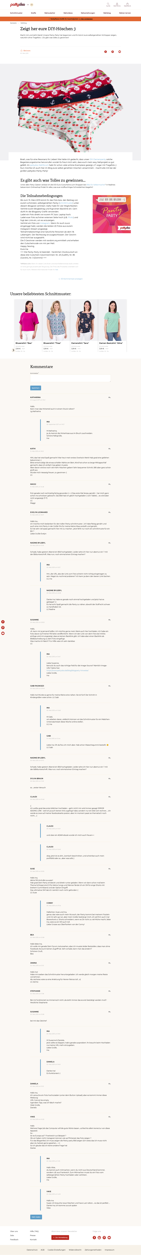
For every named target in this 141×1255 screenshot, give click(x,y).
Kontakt (33, 1240)
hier (56, 270)
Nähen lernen (125, 13)
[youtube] (109, 1237)
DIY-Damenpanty (98, 159)
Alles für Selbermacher (95, 185)
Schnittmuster (16, 13)
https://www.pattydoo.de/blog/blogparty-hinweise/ (67, 671)
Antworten (109, 397)
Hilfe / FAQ (34, 1231)
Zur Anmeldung (61, 1237)
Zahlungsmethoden (93, 1250)
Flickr (70, 217)
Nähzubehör (49, 13)
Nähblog (107, 13)
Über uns (14, 1231)
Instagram (45, 223)
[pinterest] (104, 1237)
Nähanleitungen (88, 13)
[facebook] (94, 1237)
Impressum (109, 1250)
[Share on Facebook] (3, 621)
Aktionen (26, 50)
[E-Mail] (3, 633)
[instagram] (99, 1237)
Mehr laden (36, 1217)
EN (28, 4)
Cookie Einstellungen (57, 1250)
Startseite (13, 23)
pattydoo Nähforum (39, 165)
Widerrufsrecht (75, 1250)
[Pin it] (3, 627)
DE (32, 4)
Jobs (12, 1235)
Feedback (14, 1240)
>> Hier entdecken (86, 19)
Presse (33, 1235)
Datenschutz (32, 1250)
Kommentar (34, 373)
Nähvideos (68, 13)
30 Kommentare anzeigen (72, 279)
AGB (42, 1250)
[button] (108, 5)
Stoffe (33, 13)
